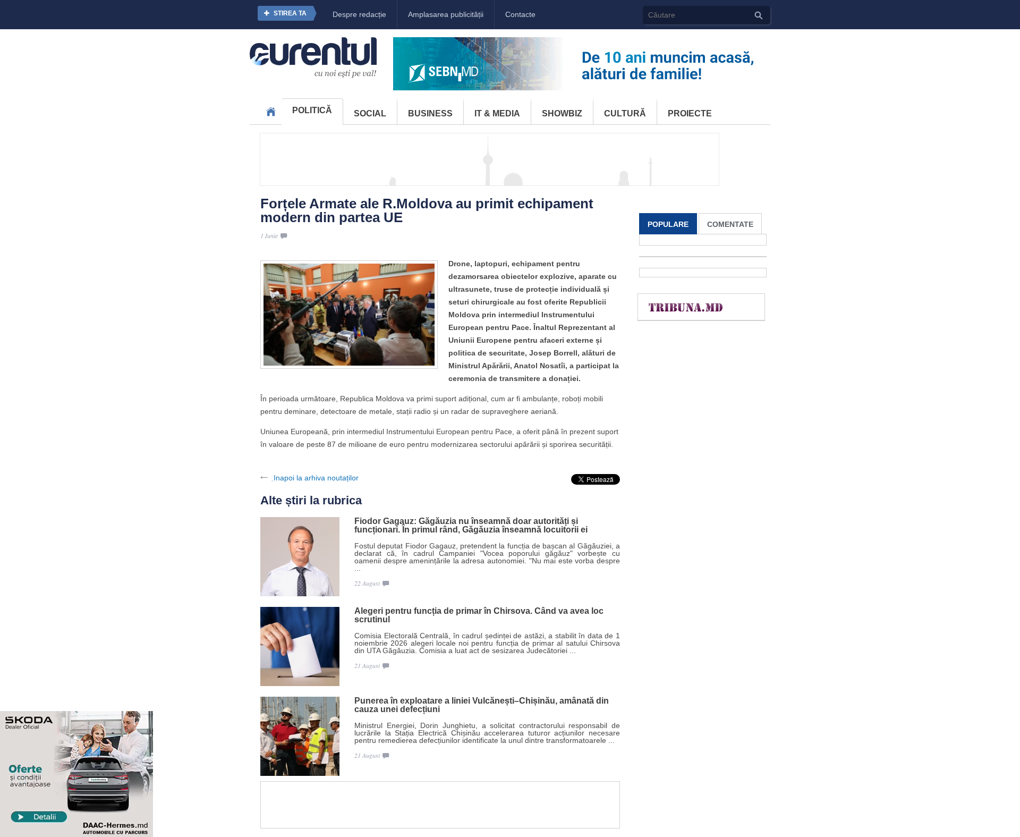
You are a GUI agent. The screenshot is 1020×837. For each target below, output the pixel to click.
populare (668, 224)
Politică (312, 110)
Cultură (625, 113)
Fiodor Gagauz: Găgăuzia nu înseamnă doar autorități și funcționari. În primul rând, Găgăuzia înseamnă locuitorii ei (471, 525)
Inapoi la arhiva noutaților (316, 477)
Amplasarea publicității (445, 14)
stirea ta (290, 13)
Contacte (520, 14)
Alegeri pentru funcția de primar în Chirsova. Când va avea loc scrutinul (479, 615)
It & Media (497, 113)
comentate (730, 224)
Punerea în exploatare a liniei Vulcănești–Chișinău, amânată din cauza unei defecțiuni (481, 705)
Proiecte (690, 113)
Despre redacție (359, 14)
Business (430, 113)
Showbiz (562, 113)
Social (370, 113)
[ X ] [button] (140, 720)
